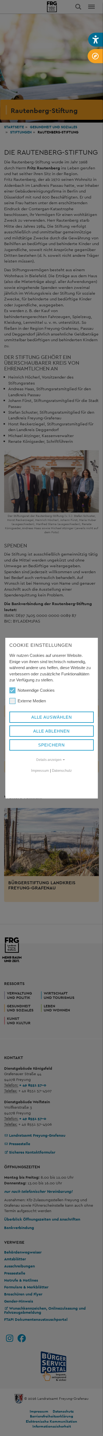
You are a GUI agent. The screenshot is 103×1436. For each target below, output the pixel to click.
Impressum (40, 771)
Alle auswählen (51, 717)
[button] (95, 40)
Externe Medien (32, 701)
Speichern (51, 745)
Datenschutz (62, 771)
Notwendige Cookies (36, 690)
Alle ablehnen (51, 731)
